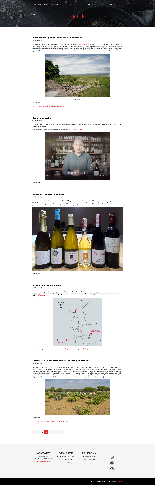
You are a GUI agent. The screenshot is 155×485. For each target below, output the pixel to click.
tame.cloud (119, 481)
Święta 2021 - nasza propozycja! (48, 194)
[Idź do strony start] (34, 432)
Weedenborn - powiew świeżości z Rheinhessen (57, 37)
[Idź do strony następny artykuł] (58, 432)
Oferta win (60, 5)
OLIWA (34, 14)
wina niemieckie (43, 106)
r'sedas (60, 421)
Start (40, 5)
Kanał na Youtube (41, 118)
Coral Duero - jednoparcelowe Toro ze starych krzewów (61, 361)
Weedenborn (82, 44)
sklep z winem (73, 349)
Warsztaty (92, 5)
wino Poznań (55, 349)
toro (55, 421)
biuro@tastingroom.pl (43, 461)
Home (34, 5)
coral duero (41, 421)
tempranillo (50, 421)
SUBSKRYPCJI (77, 129)
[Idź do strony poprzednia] (39, 432)
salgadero (66, 421)
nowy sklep (64, 349)
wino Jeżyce (47, 349)
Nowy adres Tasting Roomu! (47, 285)
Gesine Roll (61, 106)
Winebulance (49, 5)
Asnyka (40, 349)
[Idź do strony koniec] (62, 432)
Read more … (36, 102)
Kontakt (112, 5)
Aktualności (102, 5)
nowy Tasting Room (85, 349)
